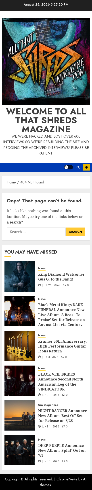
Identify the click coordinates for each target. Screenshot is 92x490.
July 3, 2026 (50, 357)
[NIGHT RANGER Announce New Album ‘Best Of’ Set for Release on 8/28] (19, 415)
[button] (78, 167)
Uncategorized (48, 405)
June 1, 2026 (50, 395)
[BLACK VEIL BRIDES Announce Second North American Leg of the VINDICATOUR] (19, 381)
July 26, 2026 (51, 285)
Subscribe (86, 167)
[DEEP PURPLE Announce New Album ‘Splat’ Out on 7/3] (19, 450)
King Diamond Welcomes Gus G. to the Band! (61, 277)
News (42, 268)
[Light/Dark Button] (68, 167)
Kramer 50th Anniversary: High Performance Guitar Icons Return (62, 346)
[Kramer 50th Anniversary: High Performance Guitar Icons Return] (19, 346)
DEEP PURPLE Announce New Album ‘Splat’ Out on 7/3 (62, 450)
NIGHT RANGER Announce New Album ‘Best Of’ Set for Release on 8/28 (62, 415)
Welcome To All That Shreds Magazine (46, 120)
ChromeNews (66, 479)
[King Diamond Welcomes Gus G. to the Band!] (19, 276)
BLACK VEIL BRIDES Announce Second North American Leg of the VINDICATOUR (60, 382)
